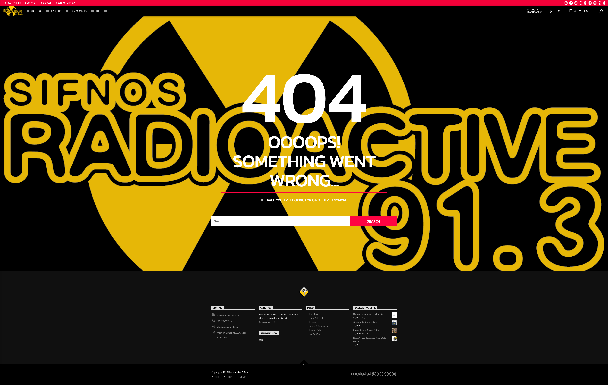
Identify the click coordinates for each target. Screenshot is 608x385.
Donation (55, 11)
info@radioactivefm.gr (227, 326)
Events (312, 322)
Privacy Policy (316, 329)
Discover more (266, 322)
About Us (36, 11)
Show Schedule (316, 318)
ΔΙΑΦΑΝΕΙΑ (314, 334)
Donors (31, 3)
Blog (97, 11)
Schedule (46, 3)
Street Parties (13, 3)
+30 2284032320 (224, 321)
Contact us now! (66, 3)
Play (557, 11)
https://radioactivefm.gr (228, 315)
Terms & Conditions (318, 326)
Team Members (78, 11)
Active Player (582, 11)
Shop (111, 11)
